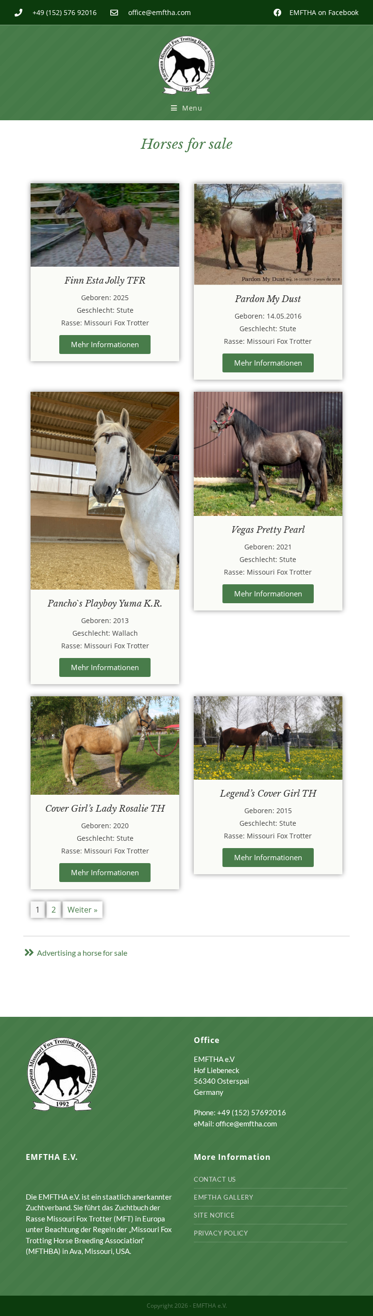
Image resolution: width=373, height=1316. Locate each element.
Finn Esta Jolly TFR (105, 280)
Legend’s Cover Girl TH (268, 793)
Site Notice (214, 1215)
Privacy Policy (221, 1233)
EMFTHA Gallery (223, 1197)
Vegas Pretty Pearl (268, 530)
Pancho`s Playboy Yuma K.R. (105, 603)
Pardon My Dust (268, 299)
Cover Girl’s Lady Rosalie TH (105, 808)
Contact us (215, 1179)
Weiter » (83, 909)
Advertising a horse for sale (82, 952)
